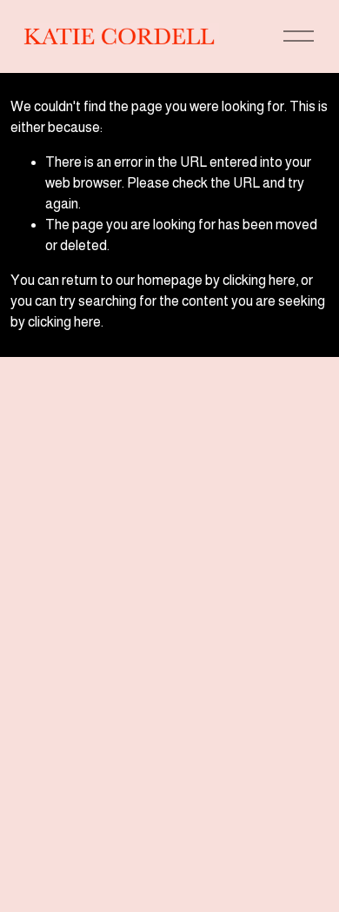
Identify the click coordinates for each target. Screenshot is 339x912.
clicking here (259, 280)
